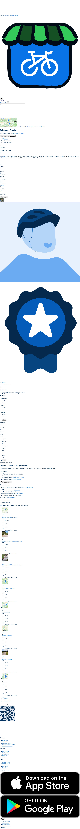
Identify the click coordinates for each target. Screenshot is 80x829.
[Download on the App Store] (40, 783)
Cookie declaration (6, 826)
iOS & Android (17, 490)
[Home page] (40, 7)
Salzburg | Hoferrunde (7, 659)
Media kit (4, 767)
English (3, 819)
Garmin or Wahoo (17, 479)
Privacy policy (5, 823)
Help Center (5, 766)
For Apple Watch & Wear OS (8, 744)
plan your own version (12, 475)
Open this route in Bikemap (6, 482)
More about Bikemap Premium (26, 487)
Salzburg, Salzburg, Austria (18, 133)
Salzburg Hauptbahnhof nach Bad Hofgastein (12, 564)
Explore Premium (6, 762)
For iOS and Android (6, 743)
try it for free (20, 493)
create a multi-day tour (18, 477)
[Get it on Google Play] (40, 806)
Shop (3, 757)
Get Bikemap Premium (5, 500)
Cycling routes (5, 752)
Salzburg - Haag (6, 612)
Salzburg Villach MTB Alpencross (9, 517)
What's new (4, 755)
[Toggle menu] (8, 102)
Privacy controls (6, 824)
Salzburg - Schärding (7, 635)
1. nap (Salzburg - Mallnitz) (8, 588)
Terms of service (6, 821)
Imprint (3, 827)
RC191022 (4, 682)
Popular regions (5, 754)
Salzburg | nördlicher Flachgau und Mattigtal (12, 541)
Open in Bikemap (5, 197)
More (5, 419)
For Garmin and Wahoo (7, 746)
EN (2, 99)
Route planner (7, 15)
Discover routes (7, 140)
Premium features (14, 15)
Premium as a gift (6, 763)
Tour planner (5, 741)
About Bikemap (5, 765)
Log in (2, 100)
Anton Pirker (3, 382)
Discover (2, 15)
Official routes (5, 751)
